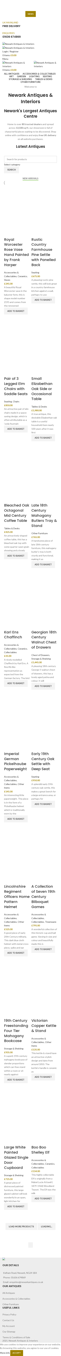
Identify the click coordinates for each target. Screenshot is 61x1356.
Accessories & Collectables (16, 1298)
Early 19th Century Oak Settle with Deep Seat (42, 761)
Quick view (8, 318)
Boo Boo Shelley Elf (40, 1150)
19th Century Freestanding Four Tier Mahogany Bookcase (16, 1030)
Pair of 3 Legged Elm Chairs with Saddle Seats (16, 386)
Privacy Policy (9, 1314)
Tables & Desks (39, 406)
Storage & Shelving (41, 658)
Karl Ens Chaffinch (13, 635)
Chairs (16, 401)
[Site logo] (18, 43)
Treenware (50, 921)
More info (5, 1352)
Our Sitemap (8, 1331)
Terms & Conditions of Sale (16, 1337)
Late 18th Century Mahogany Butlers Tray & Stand (44, 515)
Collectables (10, 652)
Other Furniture (39, 533)
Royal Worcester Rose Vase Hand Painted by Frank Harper (16, 252)
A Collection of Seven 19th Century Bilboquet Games (43, 896)
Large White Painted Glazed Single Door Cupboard (16, 1157)
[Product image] (17, 223)
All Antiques (8, 1292)
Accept (17, 1353)
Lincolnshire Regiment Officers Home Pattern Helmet (17, 896)
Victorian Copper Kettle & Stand (43, 1025)
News (31, 14)
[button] (16, 311)
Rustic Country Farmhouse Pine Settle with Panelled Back (43, 252)
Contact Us (8, 1320)
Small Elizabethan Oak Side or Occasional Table (42, 388)
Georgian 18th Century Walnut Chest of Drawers (44, 640)
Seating (35, 272)
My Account (8, 1326)
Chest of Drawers (40, 655)
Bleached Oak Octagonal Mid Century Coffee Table (16, 513)
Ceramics (22, 276)
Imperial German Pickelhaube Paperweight (15, 761)
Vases (7, 279)
